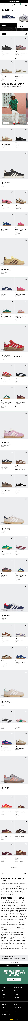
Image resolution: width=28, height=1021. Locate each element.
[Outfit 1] (14, 109)
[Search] (22, 4)
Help (3, 997)
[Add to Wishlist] (12, 38)
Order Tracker (5, 990)
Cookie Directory (17, 1007)
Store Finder (16, 997)
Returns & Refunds (18, 987)
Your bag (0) (19, 965)
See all (4, 89)
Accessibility (16, 1011)
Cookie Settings (5, 1004)
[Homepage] (14, 5)
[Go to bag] (25, 4)
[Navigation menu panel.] (2, 4)
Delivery (3, 987)
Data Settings (17, 1004)
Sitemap (15, 990)
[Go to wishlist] (5, 4)
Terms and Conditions (6, 1014)
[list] (12, 34)
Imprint (3, 994)
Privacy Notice (5, 1011)
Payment (16, 994)
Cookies (3, 1007)
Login (7, 965)
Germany (16, 1019)
